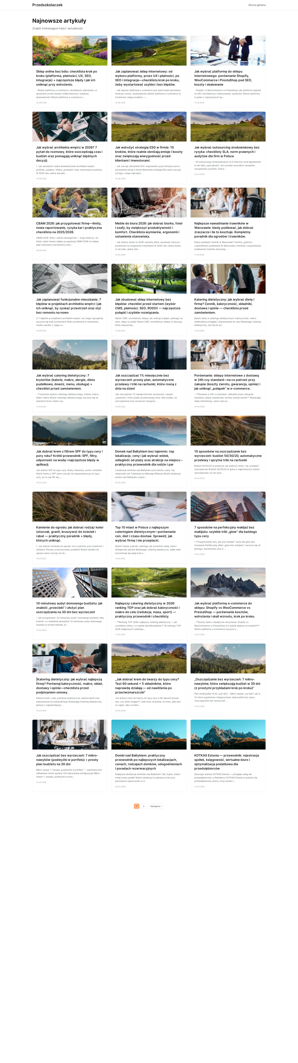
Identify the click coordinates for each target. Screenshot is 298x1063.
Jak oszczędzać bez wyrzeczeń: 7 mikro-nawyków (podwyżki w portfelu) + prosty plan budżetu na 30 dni (67, 760)
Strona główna (257, 5)
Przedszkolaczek (47, 5)
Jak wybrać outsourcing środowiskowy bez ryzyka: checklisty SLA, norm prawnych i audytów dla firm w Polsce (227, 152)
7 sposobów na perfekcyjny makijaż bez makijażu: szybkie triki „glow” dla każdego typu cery (225, 532)
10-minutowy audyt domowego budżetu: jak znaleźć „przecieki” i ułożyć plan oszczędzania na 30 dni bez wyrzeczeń (69, 607)
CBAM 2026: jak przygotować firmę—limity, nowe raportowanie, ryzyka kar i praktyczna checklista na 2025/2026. (69, 228)
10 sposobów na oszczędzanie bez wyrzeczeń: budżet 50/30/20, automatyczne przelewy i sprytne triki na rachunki (228, 456)
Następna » (156, 806)
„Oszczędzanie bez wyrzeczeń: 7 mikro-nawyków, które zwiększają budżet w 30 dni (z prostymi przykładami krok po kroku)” (227, 683)
